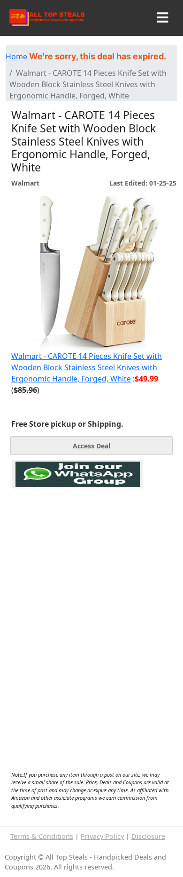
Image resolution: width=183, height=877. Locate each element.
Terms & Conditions (41, 836)
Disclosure (148, 836)
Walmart (25, 183)
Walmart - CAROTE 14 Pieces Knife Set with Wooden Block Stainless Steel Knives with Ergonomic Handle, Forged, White (86, 367)
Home (16, 56)
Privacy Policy (102, 836)
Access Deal (91, 445)
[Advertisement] (77, 531)
